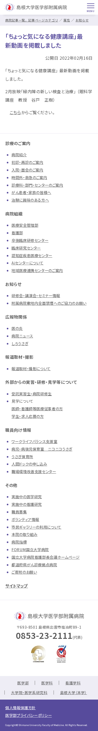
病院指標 (19, 542)
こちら (15, 112)
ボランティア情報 (25, 519)
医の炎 (17, 328)
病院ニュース (22, 336)
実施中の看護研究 (26, 504)
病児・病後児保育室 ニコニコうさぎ (41, 449)
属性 (67, 20)
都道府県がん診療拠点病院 (34, 564)
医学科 (47, 682)
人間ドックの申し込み (29, 464)
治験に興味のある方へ (30, 200)
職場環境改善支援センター (33, 471)
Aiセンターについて (27, 262)
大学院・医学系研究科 (29, 692)
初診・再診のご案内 (27, 162)
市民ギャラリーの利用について (36, 527)
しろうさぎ (19, 343)
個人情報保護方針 (20, 707)
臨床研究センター (26, 248)
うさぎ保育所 (22, 456)
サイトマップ (16, 586)
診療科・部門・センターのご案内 (37, 185)
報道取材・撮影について (31, 368)
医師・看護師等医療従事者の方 (37, 408)
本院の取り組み (24, 534)
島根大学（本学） (73, 692)
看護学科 (73, 682)
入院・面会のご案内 (27, 170)
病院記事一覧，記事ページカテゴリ (31, 20)
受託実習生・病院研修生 (31, 393)
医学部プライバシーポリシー (28, 715)
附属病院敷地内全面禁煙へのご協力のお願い (49, 303)
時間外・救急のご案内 (29, 177)
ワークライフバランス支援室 (34, 441)
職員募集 (19, 511)
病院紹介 (19, 154)
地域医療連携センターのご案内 (37, 270)
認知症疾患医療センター (31, 255)
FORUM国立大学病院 (30, 549)
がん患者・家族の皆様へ (31, 192)
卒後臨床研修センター (29, 240)
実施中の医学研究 (26, 496)
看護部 (17, 232)
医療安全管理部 (24, 225)
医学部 (23, 682)
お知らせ (82, 20)
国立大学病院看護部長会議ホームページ (45, 557)
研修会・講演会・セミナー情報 (35, 295)
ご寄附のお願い (24, 572)
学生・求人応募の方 (27, 416)
